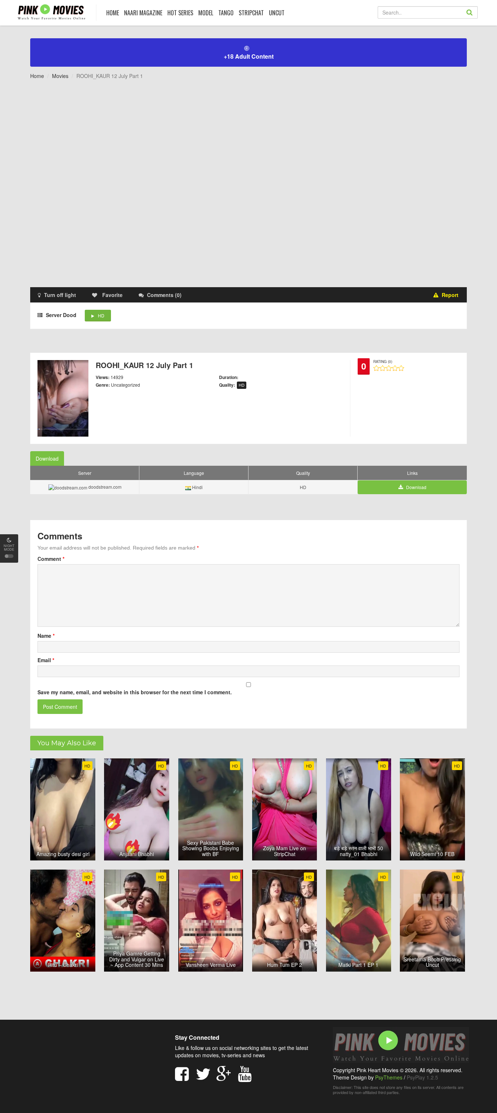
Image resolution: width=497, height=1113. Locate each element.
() (164, 294)
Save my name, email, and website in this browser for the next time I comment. (134, 692)
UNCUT (277, 12)
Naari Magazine (143, 12)
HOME (112, 12)
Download (47, 458)
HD (101, 315)
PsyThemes (388, 1077)
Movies (60, 75)
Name (46, 635)
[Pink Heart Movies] (51, 11)
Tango (226, 12)
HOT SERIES (180, 12)
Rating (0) (382, 361)
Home (37, 75)
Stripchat (251, 12)
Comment (50, 558)
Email (45, 660)
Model (205, 12)
